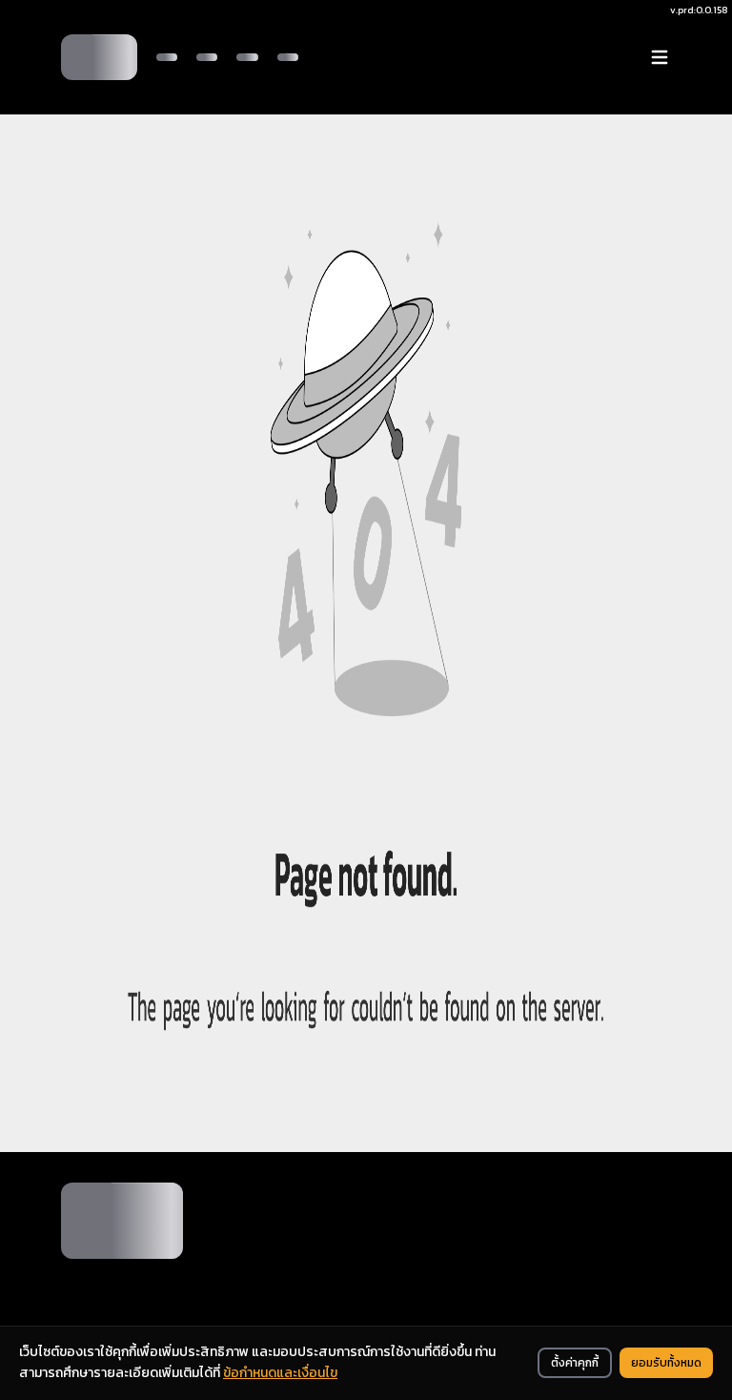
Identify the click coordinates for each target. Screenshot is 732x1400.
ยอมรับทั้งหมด (666, 1362)
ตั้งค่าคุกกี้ (575, 1362)
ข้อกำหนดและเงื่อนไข (280, 1373)
